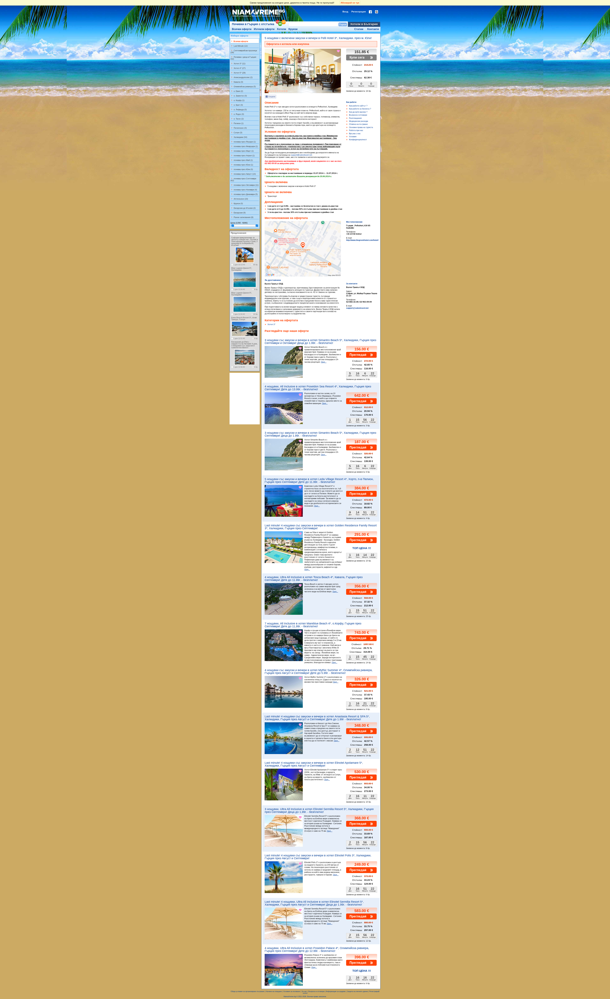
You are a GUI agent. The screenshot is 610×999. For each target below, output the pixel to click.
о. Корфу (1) (237, 100)
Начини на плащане (274, 991)
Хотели (281, 29)
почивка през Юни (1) (241, 164)
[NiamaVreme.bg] (259, 17)
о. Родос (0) (237, 114)
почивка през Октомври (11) (244, 185)
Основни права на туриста (361, 127)
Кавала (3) (236, 82)
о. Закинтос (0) (238, 95)
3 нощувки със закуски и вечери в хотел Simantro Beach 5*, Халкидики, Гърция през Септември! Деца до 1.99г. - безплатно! (320, 434)
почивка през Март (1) (242, 151)
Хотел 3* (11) (237, 63)
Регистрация (358, 11)
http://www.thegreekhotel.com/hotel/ (362, 240)
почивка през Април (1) (242, 155)
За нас (304, 991)
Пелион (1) (237, 123)
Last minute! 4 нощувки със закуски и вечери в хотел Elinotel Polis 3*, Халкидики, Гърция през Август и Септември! (318, 857)
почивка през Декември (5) (244, 194)
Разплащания (355, 118)
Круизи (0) (236, 203)
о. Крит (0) (236, 105)
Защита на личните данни (357, 991)
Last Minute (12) (239, 46)
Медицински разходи (358, 121)
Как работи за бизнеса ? (360, 109)
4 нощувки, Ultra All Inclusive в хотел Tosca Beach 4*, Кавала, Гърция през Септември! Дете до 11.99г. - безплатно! (314, 579)
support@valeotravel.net (301, 155)
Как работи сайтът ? (358, 106)
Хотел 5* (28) (238, 72)
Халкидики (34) (238, 137)
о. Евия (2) (236, 91)
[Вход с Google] (376, 11)
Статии (358, 29)
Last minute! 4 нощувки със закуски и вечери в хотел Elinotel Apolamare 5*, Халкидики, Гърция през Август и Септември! (314, 764)
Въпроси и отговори (358, 115)
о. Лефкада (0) (238, 109)
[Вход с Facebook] (370, 11)
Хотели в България (364, 24)
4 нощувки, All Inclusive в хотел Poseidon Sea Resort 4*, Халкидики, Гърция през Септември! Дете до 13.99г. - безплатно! (318, 388)
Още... (323, 362)
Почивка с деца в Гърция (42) (243, 58)
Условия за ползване (291, 991)
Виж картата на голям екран (303, 252)
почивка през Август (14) (243, 174)
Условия (352, 136)
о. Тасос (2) (237, 118)
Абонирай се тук (350, 2)
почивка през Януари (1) (243, 141)
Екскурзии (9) (238, 212)
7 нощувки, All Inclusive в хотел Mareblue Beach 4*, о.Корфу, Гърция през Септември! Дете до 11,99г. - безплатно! (313, 625)
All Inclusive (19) (239, 199)
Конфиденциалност (358, 139)
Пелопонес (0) (238, 128)
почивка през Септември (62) (243, 179)
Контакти (373, 29)
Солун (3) (236, 132)
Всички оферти (241, 29)
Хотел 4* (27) (238, 68)
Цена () (238, 223)
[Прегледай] (361, 357)
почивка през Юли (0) (241, 169)
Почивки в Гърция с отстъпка (253, 24)
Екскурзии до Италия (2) (243, 208)
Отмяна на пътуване (358, 124)
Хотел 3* (271, 324)
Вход (345, 11)
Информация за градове (336, 991)
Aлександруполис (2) (241, 77)
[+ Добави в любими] (338, 51)
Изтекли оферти (264, 29)
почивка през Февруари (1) (244, 146)
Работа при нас (356, 130)
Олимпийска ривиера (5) (243, 86)
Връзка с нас (355, 133)
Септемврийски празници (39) (243, 51)
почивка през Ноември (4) (243, 189)
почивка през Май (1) (241, 160)
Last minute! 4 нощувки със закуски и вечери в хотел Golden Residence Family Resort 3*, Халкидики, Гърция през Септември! (321, 527)
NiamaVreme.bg (290, 996)
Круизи (293, 29)
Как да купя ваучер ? (358, 112)
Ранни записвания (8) (241, 217)
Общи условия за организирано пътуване (247, 991)
